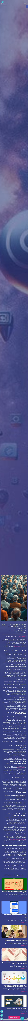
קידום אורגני (17, 646)
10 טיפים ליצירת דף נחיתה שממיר (17, 1008)
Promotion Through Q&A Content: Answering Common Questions (15, 986)
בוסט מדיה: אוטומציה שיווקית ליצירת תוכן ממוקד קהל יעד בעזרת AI (14, 963)
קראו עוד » (24, 897)
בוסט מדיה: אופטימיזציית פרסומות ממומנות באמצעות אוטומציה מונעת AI (16, 939)
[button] (27, 6)
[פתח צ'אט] (22, 1018)
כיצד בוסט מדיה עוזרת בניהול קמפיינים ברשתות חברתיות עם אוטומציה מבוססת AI (15, 916)
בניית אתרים (22, 636)
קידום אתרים (21, 767)
